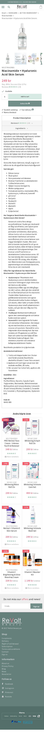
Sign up (36, 606)
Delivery (5, 641)
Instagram (9, 688)
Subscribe (24, 103)
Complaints (7, 638)
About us (5, 663)
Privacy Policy (7, 666)
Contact (5, 652)
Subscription (7, 646)
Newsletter (6, 674)
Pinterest (9, 692)
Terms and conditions (11, 649)
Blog (4, 669)
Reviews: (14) (11, 87)
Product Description (22, 118)
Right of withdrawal (10, 644)
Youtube (8, 696)
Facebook (9, 684)
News (4, 671)
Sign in (5, 654)
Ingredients (20, 128)
